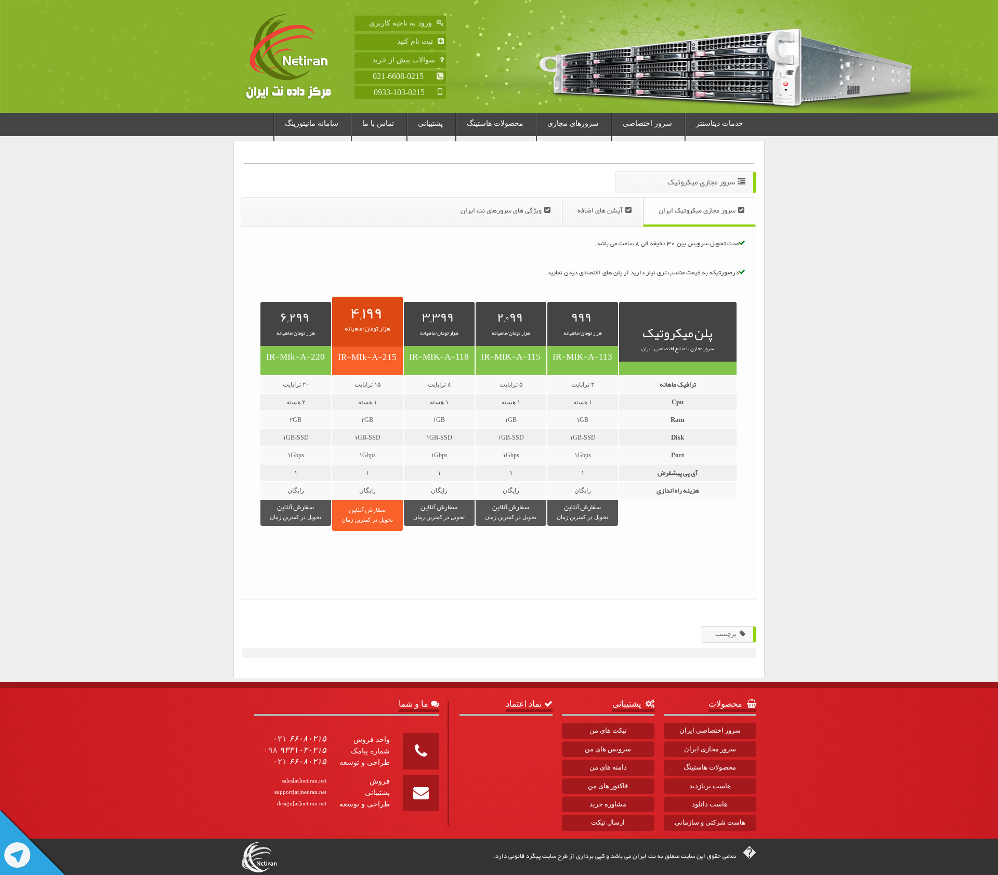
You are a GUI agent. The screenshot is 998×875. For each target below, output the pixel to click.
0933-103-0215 (404, 92)
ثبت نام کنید (416, 41)
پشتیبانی (430, 123)
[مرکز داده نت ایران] (298, 56)
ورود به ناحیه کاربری (401, 23)
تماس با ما (378, 123)
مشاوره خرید (607, 804)
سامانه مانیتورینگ (311, 123)
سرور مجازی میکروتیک (701, 182)
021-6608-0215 (403, 76)
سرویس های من (608, 749)
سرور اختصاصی (647, 123)
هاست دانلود (710, 804)
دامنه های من (608, 767)
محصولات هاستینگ (495, 123)
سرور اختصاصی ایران (710, 730)
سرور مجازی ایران (710, 749)
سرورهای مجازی (573, 123)
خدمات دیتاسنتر (719, 123)
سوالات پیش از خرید (404, 60)
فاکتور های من (608, 786)
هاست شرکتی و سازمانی (710, 822)
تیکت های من (608, 730)
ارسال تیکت (608, 822)
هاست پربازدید (710, 786)
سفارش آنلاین (582, 510)
